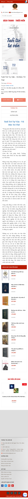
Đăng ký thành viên (6, 465)
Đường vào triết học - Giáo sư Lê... (18, 311)
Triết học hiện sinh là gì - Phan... (17, 324)
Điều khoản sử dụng (6, 472)
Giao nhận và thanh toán (7, 461)
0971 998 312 (7, 99)
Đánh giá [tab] (14, 111)
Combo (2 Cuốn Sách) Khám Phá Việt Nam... (14, 396)
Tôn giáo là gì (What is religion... (17, 349)
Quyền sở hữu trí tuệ (6, 478)
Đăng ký (3, 1)
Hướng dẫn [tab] (14, 115)
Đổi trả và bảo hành (6, 463)
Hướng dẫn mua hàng (6, 459)
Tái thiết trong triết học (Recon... (17, 272)
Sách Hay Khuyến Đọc (10, 267)
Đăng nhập (10, 1)
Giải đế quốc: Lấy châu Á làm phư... (18, 298)
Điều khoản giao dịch (6, 474)
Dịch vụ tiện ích (5, 476)
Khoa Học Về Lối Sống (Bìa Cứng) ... (18, 336)
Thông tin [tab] (14, 108)
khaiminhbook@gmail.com (17, 12)
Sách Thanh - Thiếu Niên (14, 20)
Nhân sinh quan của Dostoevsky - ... (16, 362)
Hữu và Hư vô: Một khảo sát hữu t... (17, 285)
